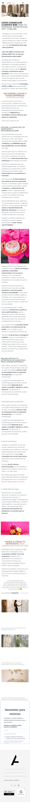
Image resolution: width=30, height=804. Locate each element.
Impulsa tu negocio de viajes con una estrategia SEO (14, 628)
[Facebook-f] (11, 785)
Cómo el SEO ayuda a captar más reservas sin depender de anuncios (15, 698)
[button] (3, 3)
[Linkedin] (18, 785)
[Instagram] (15, 785)
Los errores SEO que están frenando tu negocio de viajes (13, 663)
